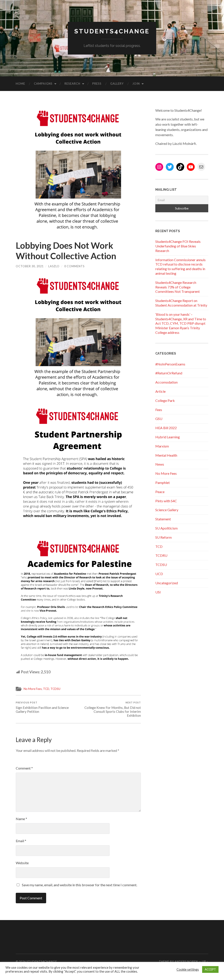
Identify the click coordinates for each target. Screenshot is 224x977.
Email (21, 841)
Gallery (117, 83)
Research (72, 83)
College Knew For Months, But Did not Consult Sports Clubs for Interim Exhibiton (112, 709)
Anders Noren (186, 961)
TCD (46, 689)
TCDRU (161, 555)
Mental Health (166, 455)
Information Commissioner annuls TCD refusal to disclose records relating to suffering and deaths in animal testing (180, 266)
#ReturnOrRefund (168, 373)
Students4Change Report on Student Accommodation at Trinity (181, 302)
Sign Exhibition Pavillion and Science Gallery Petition (42, 707)
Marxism (162, 446)
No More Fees (33, 689)
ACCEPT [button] (210, 969)
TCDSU (55, 689)
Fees (158, 410)
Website (22, 863)
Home (20, 83)
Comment (24, 768)
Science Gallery (166, 510)
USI (158, 592)
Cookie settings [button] (188, 969)
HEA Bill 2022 (166, 428)
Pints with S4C (166, 501)
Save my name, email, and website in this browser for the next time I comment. (79, 885)
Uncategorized (166, 583)
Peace (159, 492)
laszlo (54, 266)
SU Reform (163, 537)
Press (97, 83)
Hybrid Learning (167, 437)
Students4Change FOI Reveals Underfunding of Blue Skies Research (178, 246)
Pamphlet (162, 482)
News (159, 464)
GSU (158, 419)
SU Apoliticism (166, 528)
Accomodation (166, 382)
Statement (163, 519)
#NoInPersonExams (170, 364)
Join (136, 83)
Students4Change (112, 31)
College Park (165, 400)
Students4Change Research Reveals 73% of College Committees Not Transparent (177, 287)
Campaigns (43, 83)
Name (21, 819)
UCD (159, 574)
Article (160, 391)
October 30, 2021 (30, 266)
